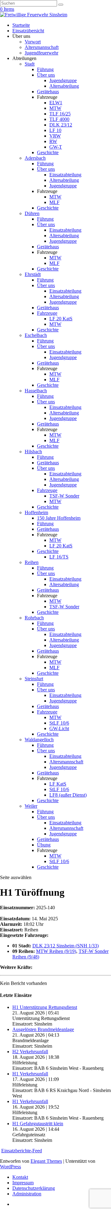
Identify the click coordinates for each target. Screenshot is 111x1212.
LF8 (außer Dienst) (68, 795)
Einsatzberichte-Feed (21, 1150)
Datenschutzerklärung (33, 1188)
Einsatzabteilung (65, 174)
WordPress (10, 1166)
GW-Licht (59, 728)
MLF (54, 202)
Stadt (30, 63)
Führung (45, 69)
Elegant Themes (46, 1161)
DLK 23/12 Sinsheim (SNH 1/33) (65, 945)
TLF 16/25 (60, 113)
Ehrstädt (33, 274)
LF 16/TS (58, 556)
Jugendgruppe (63, 80)
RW (53, 141)
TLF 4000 (59, 119)
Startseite (21, 25)
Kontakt (20, 1177)
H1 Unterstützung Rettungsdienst (44, 1007)
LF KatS (57, 783)
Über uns (46, 75)
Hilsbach (33, 451)
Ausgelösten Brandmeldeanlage (43, 1029)
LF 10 (55, 130)
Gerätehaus (48, 91)
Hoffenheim (36, 512)
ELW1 (55, 102)
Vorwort (33, 41)
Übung (44, 844)
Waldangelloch (39, 739)
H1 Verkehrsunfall (30, 1073)
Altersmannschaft (42, 47)
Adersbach (35, 158)
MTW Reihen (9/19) (56, 951)
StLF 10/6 (59, 723)
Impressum (23, 1182)
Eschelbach (36, 335)
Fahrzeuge (47, 313)
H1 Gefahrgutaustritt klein (37, 1123)
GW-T (55, 147)
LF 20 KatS (60, 318)
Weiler (31, 806)
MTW (55, 108)
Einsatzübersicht (28, 30)
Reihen (32, 562)
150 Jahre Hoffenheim (58, 518)
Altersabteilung (64, 86)
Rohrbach (34, 617)
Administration (26, 1193)
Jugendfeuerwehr (41, 52)
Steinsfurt (34, 678)
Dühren (32, 213)
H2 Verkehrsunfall (30, 1051)
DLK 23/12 (60, 124)
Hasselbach (36, 390)
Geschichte (48, 152)
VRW (55, 135)
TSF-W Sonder (64, 495)
